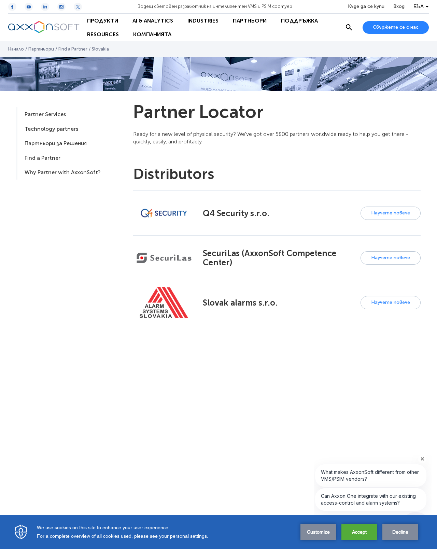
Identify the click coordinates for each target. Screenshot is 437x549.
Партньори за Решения (56, 143)
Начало (16, 49)
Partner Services (45, 114)
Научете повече (390, 213)
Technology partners (51, 129)
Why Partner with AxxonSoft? (62, 172)
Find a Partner (72, 49)
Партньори (41, 49)
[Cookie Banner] (218, 532)
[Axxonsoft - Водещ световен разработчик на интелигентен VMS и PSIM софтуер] (44, 27)
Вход (399, 6)
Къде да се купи (366, 6)
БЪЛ (418, 6)
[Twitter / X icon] (78, 7)
